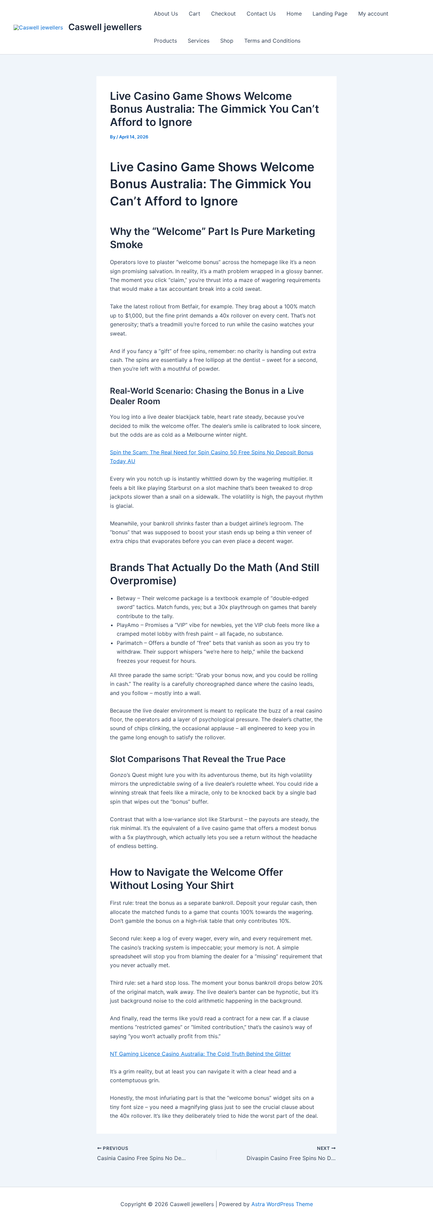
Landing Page (330, 13)
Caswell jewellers (105, 27)
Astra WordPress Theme (282, 1204)
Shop (226, 40)
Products (165, 40)
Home (294, 13)
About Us (166, 13)
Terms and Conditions (272, 40)
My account (373, 13)
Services (198, 40)
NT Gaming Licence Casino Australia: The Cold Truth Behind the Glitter (200, 1053)
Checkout (223, 13)
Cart (194, 13)
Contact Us (261, 13)
